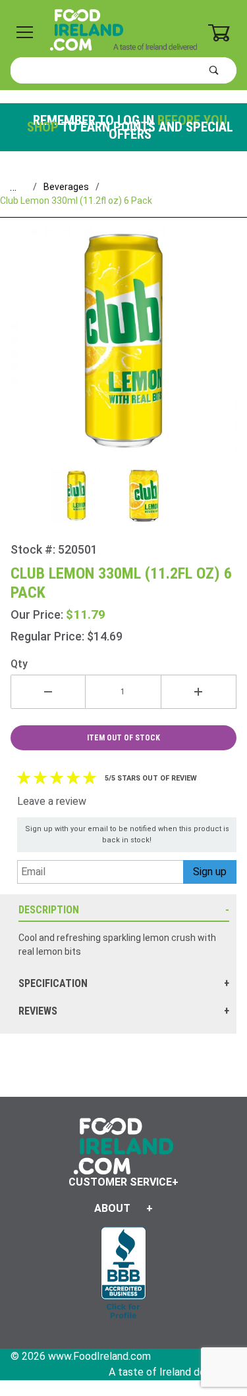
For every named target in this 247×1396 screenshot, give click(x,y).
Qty (19, 664)
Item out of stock (123, 737)
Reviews (37, 1011)
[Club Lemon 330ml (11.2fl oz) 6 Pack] (123, 348)
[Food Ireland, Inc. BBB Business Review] (123, 1274)
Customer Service (120, 1182)
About (112, 1208)
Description (48, 909)
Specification (53, 983)
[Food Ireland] (123, 29)
